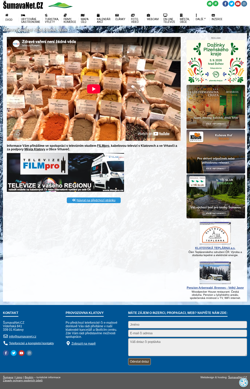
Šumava (8, 377)
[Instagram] (244, 4)
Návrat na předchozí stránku (96, 200)
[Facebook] (225, 4)
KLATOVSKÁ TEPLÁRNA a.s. (215, 248)
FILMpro (103, 145)
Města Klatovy (34, 149)
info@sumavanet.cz (22, 336)
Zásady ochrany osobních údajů (23, 380)
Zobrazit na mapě (83, 343)
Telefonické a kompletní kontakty (31, 343)
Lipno (18, 377)
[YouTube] (238, 4)
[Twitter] (232, 4)
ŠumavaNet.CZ (237, 377)
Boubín (29, 377)
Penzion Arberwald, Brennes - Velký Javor (215, 287)
